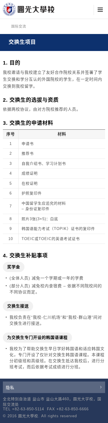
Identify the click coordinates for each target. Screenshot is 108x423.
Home (5, 26)
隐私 (10, 387)
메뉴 (100, 10)
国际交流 (18, 26)
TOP (100, 415)
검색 (86, 10)
